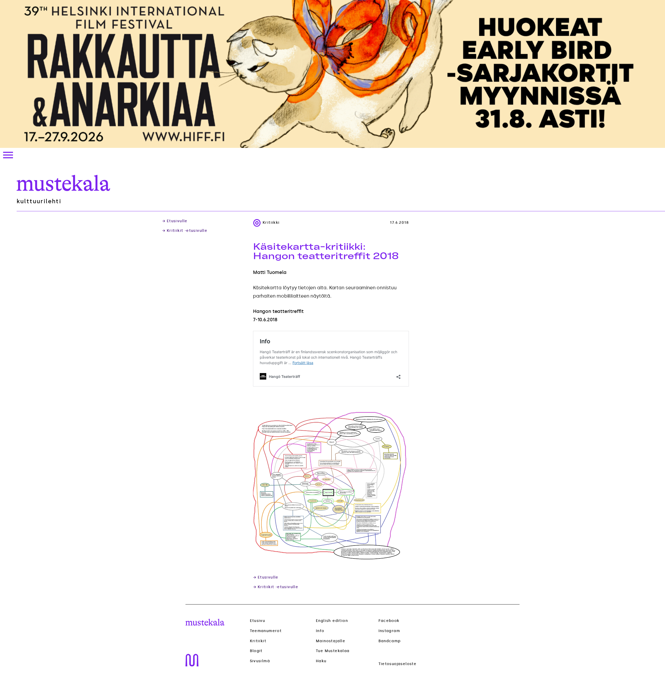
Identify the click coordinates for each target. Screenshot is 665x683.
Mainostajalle (330, 641)
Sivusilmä (260, 661)
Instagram (389, 631)
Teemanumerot (266, 631)
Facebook (389, 621)
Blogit (256, 651)
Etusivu (257, 621)
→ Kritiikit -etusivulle (184, 231)
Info (320, 631)
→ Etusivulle (175, 221)
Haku (321, 661)
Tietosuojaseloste (397, 664)
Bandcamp (389, 641)
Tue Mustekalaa (333, 651)
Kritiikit (258, 641)
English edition (332, 621)
